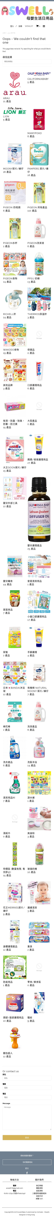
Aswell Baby (21, 1212)
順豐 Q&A (39, 1199)
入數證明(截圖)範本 (39, 1193)
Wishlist (29, 26)
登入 (12, 26)
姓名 (4, 1074)
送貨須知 (39, 1191)
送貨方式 (39, 1196)
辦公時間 (39, 1186)
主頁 (4, 33)
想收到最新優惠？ (27, 1156)
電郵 (4, 1084)
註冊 (20, 26)
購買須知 (39, 1188)
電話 (4, 1094)
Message (6, 1103)
